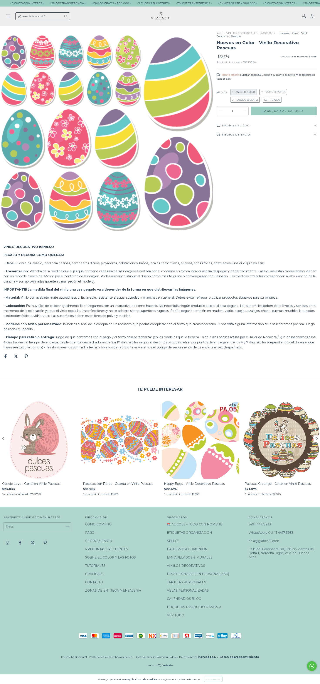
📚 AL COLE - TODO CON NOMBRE (194, 524)
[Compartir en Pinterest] (26, 356)
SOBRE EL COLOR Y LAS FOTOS (110, 557)
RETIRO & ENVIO (98, 541)
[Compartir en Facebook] (5, 356)
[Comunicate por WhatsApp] (312, 666)
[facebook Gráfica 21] (20, 543)
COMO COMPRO (98, 524)
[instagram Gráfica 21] (8, 543)
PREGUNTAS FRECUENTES (106, 549)
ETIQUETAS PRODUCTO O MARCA (194, 607)
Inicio (220, 33)
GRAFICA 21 (94, 574)
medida (222, 92)
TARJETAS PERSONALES (186, 582)
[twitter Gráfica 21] (33, 543)
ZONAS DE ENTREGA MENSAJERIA (113, 590)
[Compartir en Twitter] (16, 356)
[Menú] (7, 17)
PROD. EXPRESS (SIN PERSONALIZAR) (198, 574)
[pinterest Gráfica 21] (45, 543)
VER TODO (175, 615)
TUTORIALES (95, 566)
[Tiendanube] (160, 666)
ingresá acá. (207, 657)
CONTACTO (94, 582)
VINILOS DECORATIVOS (186, 566)
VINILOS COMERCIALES (241, 33)
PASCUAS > (268, 33)
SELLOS (173, 541)
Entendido (213, 679)
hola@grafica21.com (264, 541)
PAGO (89, 533)
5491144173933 (260, 524)
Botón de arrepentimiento (239, 657)
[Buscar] (65, 16)
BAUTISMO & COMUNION (187, 549)
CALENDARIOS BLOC (184, 599)
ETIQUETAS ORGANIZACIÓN (189, 533)
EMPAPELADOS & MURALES (189, 557)
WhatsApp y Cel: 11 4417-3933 (271, 533)
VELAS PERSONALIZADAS (188, 590)
